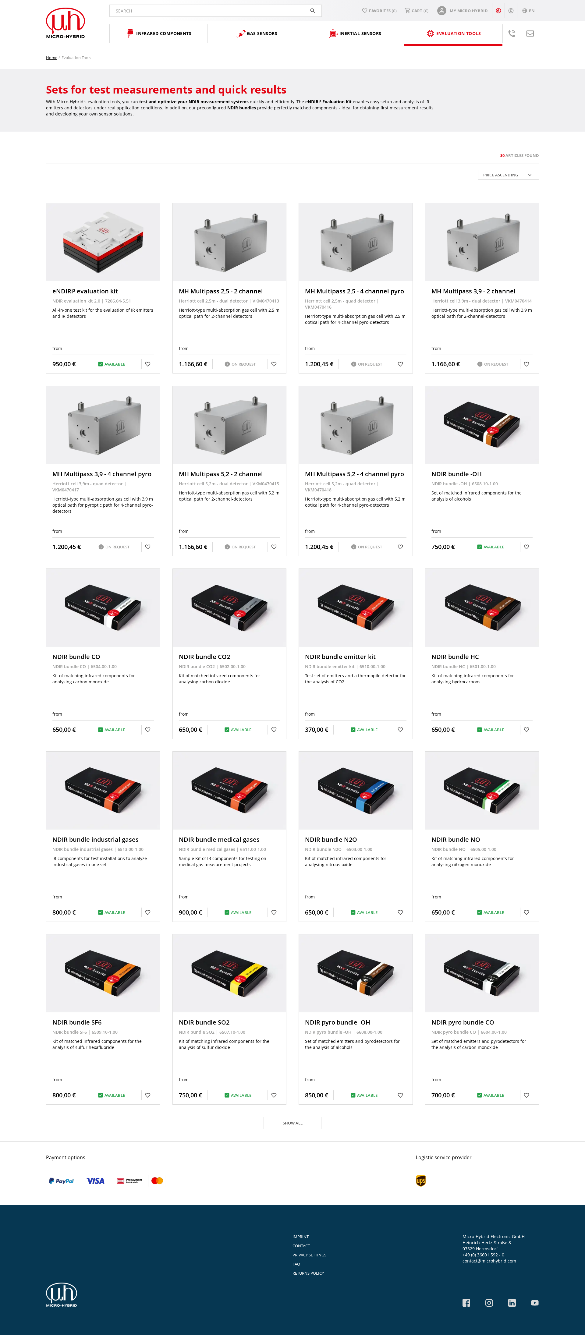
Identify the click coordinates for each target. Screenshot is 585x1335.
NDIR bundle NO (455, 839)
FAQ (296, 1264)
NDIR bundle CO (76, 657)
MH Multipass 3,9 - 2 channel (473, 291)
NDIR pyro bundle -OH (337, 1022)
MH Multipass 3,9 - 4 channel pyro (101, 474)
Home (51, 57)
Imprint (300, 1236)
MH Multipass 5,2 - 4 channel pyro (354, 474)
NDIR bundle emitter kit (340, 657)
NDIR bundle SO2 (204, 1022)
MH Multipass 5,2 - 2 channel (221, 474)
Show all (293, 1123)
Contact (301, 1245)
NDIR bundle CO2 (204, 657)
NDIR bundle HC (455, 657)
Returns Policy (308, 1273)
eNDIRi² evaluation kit (85, 291)
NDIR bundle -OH (456, 474)
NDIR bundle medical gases (219, 839)
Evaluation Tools (76, 57)
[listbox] (508, 175)
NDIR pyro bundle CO (462, 1022)
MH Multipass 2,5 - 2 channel (221, 291)
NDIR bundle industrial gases (95, 839)
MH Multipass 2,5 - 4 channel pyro (354, 291)
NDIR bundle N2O (331, 839)
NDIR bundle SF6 (76, 1022)
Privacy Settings (309, 1255)
